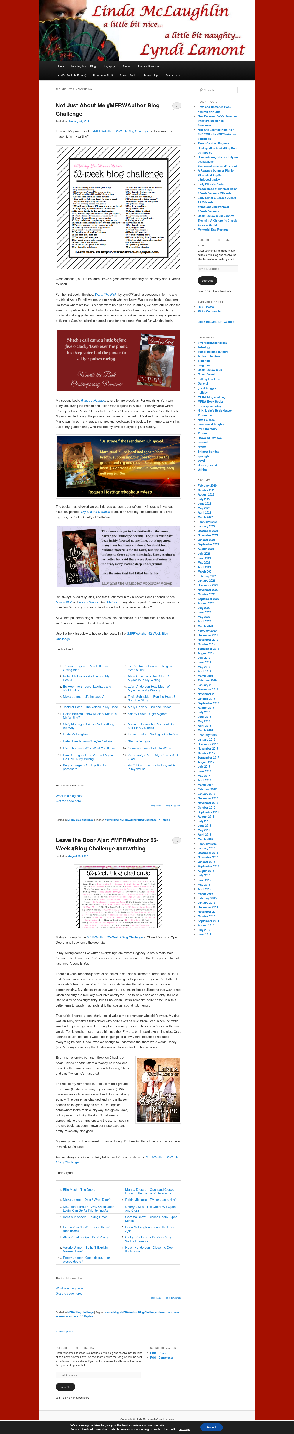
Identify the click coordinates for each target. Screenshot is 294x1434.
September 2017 (208, 757)
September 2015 (208, 866)
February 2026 (207, 485)
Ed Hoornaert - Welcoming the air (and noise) (86, 1229)
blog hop (204, 361)
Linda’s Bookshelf (149, 66)
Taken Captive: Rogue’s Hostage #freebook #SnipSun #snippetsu (217, 147)
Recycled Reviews (210, 438)
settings (184, 1429)
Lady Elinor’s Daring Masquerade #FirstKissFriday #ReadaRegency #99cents (217, 188)
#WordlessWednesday (212, 343)
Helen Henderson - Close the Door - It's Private (150, 1249)
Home (60, 66)
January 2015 (206, 902)
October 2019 (206, 644)
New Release (206, 420)
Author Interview (209, 356)
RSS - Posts (206, 307)
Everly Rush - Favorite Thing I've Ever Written (151, 668)
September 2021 (208, 544)
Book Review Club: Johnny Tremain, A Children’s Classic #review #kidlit (217, 220)
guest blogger (207, 388)
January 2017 (206, 794)
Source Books (128, 75)
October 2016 (206, 807)
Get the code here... (70, 800)
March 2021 (205, 571)
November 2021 (208, 535)
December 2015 (208, 853)
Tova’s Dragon (89, 602)
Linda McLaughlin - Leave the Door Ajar (149, 1229)
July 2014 (204, 930)
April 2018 (204, 726)
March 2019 (205, 676)
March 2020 (205, 626)
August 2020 (206, 603)
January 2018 (206, 739)
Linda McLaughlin (75, 734)
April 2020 (204, 621)
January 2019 (206, 685)
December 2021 (208, 531)
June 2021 (204, 558)
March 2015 (205, 893)
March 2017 (205, 785)
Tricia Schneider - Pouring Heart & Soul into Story (152, 698)
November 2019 (208, 639)
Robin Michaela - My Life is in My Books (86, 678)
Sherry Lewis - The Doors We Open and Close (150, 1208)
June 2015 (204, 880)
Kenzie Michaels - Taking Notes (85, 1216)
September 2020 (208, 599)
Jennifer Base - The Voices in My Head (90, 706)
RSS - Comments (209, 311)
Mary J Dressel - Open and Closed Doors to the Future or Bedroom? (149, 1191)
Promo (202, 433)
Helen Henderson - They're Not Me (87, 741)
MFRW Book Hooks (210, 401)
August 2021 (206, 549)
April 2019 (204, 671)
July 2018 (204, 712)
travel (201, 460)
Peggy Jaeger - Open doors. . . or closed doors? (86, 1259)
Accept (211, 1427)
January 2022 (206, 526)
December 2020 (208, 585)
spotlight (204, 456)
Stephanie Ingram (140, 741)
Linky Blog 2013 (173, 805)
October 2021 (206, 540)
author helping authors (213, 352)
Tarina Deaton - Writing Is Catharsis (153, 734)
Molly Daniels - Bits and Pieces (150, 706)
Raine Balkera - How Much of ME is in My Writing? (90, 715)
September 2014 (208, 921)
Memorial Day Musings (213, 229)
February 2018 (207, 735)
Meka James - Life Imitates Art (84, 696)
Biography (108, 66)
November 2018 (208, 694)
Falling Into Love (209, 379)
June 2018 (204, 717)
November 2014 (208, 911)
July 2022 (204, 499)
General (203, 383)
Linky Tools (156, 805)
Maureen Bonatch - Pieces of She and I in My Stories (151, 726)
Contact (127, 66)
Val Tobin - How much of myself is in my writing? (152, 767)
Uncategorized (207, 465)
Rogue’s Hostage (93, 400)
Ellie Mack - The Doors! (79, 1189)
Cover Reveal (206, 374)
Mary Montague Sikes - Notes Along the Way (88, 726)
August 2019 (206, 653)
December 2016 (208, 798)
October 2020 (206, 594)
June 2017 (204, 771)
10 (176, 840)
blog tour (204, 365)
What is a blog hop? (69, 795)
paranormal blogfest (211, 424)
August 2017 (206, 762)
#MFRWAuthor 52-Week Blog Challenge (121, 131)
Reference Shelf (103, 75)
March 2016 (205, 839)
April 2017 (204, 780)
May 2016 (204, 830)
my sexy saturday (209, 406)
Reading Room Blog (83, 66)
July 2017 (204, 766)
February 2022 (207, 522)
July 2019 (204, 657)
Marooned (114, 602)
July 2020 (204, 608)
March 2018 (205, 730)
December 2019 (208, 635)
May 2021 (204, 562)
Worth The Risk (106, 294)
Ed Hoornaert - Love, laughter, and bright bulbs (87, 688)
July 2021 (204, 553)
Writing (202, 469)
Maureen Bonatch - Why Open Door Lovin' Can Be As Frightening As (88, 1208)
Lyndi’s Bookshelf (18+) (71, 75)
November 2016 (208, 803)
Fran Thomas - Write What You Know (89, 748)
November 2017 (208, 748)
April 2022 (204, 512)
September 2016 (208, 812)
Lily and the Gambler (95, 511)
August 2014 (206, 925)
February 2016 (207, 844)
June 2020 (204, 612)
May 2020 (204, 617)
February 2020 (207, 630)
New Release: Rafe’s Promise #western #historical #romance (217, 120)
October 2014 (206, 916)
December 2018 (208, 689)
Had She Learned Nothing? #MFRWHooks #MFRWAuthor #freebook (217, 134)
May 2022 (204, 508)
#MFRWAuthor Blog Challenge (138, 820)
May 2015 (204, 884)
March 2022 (205, 517)
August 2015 (206, 871)
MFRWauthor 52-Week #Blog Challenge (115, 937)
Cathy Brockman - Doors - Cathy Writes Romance (148, 1239)
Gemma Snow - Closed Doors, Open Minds (151, 1218)
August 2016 (206, 816)
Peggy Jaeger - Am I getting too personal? (85, 767)
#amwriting (112, 820)
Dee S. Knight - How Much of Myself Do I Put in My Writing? (88, 757)
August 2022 (206, 494)
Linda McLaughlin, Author (216, 322)
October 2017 (206, 753)
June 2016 (204, 825)
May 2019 (204, 667)
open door (72, 1316)
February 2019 (207, 680)
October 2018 (206, 698)
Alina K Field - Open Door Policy (85, 1237)
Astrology (204, 347)
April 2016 (204, 834)
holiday (203, 392)
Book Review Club (210, 370)
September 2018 (208, 703)
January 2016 (206, 848)
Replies (164, 820)
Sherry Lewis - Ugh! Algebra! (148, 713)
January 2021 (206, 580)
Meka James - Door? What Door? (87, 1199)
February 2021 (207, 576)
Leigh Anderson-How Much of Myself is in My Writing (149, 688)
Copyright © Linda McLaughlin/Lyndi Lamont (147, 1419)
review (202, 447)
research (203, 442)
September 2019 (208, 648)
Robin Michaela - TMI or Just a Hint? (151, 1199)
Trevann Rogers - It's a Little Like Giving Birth (86, 668)
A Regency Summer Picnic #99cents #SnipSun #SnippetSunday (216, 174)
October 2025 (206, 490)
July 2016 (204, 821)
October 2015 (206, 862)
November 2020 (208, 590)
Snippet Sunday (208, 451)
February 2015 (207, 898)
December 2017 (208, 744)
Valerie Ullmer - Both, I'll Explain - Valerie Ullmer (86, 1249)
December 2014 (208, 907)
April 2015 (204, 889)
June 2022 (204, 503)
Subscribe (208, 280)
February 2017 (207, 789)
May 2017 (204, 776)
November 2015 (208, 857)
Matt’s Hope (151, 75)
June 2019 (204, 662)
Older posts (64, 1331)
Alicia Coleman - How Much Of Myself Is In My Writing (149, 678)
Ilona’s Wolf (64, 602)
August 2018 (206, 708)
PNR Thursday (207, 429)
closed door (165, 1312)
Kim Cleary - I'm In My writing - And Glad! (153, 757)
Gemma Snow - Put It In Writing (150, 748)
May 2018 (204, 721)
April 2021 (204, 567)
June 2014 (204, 934)
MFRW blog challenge (80, 820)
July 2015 (204, 875)
